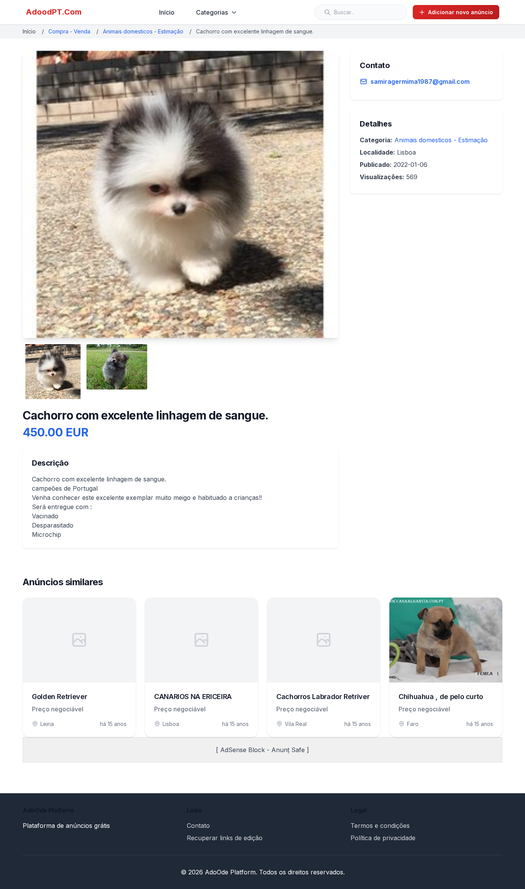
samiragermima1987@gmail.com (420, 81)
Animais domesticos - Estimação (143, 31)
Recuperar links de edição (224, 838)
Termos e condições (380, 825)
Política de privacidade (383, 838)
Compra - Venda (69, 31)
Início (166, 12)
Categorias (212, 12)
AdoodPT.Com (53, 12)
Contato (198, 825)
